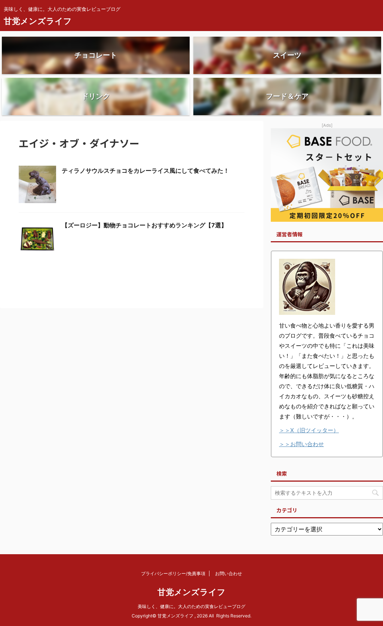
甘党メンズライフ (38, 21)
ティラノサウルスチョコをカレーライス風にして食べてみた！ (145, 170)
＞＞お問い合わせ (301, 444)
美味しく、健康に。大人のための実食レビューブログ (191, 606)
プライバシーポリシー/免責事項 (173, 573)
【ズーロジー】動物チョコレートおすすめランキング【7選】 (144, 225)
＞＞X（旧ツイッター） (309, 430)
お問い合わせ (228, 573)
